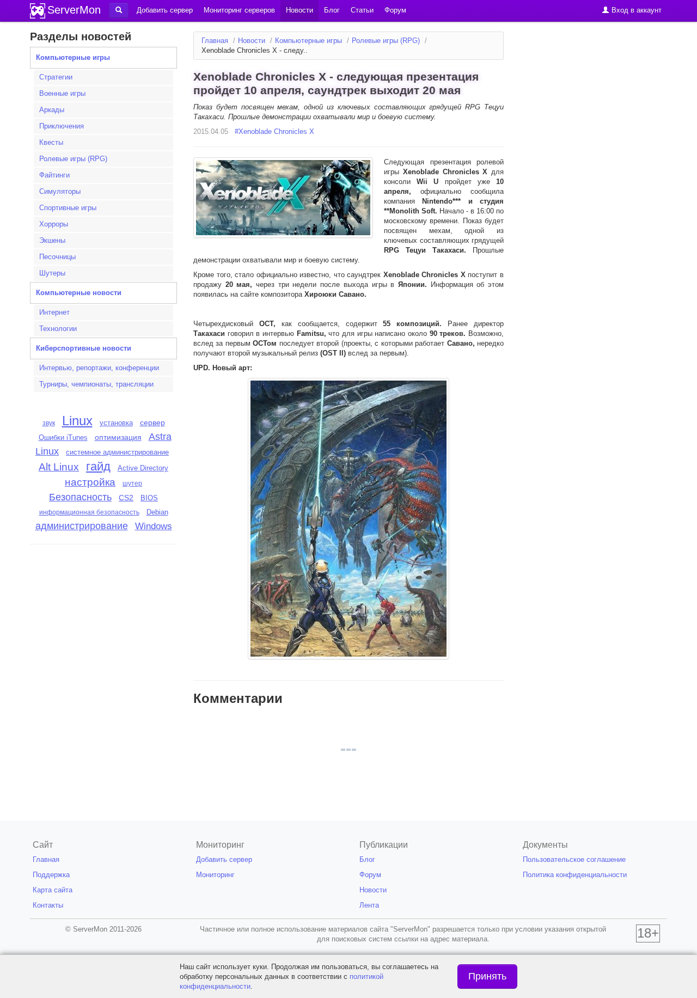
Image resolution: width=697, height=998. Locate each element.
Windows (153, 526)
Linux (77, 420)
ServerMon (74, 10)
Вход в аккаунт (635, 10)
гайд (98, 466)
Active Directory (143, 468)
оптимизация (118, 437)
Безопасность (80, 497)
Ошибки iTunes (63, 437)
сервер (152, 422)
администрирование (81, 526)
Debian (157, 512)
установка (116, 423)
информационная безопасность (89, 512)
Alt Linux (59, 467)
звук (48, 423)
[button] (119, 10)
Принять (487, 976)
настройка (90, 482)
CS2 (126, 497)
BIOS (149, 498)
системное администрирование (117, 452)
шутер (132, 483)
